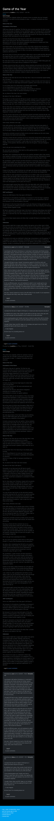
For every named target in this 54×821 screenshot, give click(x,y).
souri (13, 247)
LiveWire (12, 12)
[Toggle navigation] (4, 2)
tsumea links (5, 816)
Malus (13, 306)
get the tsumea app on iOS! (9, 811)
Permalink (47, 247)
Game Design (6, 16)
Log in (8, 298)
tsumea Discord (6, 814)
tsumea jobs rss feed (7, 813)
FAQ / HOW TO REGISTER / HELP (11, 809)
